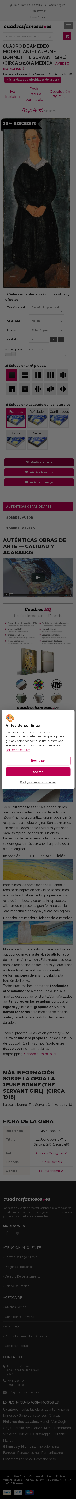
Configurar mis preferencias (38, 782)
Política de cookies (18, 750)
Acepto (38, 772)
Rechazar (38, 760)
